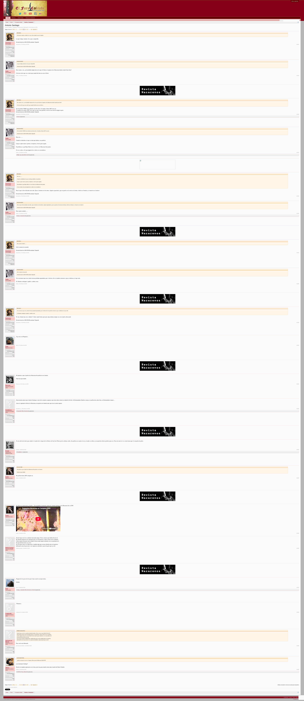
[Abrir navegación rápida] (298, 22)
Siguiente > (35, 29)
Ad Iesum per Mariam (9, 641)
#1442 (298, 75)
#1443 (298, 114)
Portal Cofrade (20, 17)
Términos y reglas (296, 699)
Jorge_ (18, 589)
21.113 (13, 77)
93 (13, 422)
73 (23, 29)
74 (25, 29)
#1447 (298, 252)
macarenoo (8, 42)
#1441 (298, 44)
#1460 (298, 669)
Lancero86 (23, 154)
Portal (294, 697)
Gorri (27, 154)
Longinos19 (8, 613)
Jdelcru (7, 667)
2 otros (33, 589)
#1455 (298, 533)
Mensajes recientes (16, 19)
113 (13, 52)
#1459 (298, 645)
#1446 (298, 213)
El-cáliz (7, 451)
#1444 (298, 152)
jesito (7, 346)
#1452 (298, 408)
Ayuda (290, 697)
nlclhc (7, 71)
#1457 (298, 587)
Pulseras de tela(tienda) (30, 17)
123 (13, 392)
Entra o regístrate (294, 1)
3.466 (13, 352)
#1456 (298, 548)
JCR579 (18, 671)
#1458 (298, 612)
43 (13, 559)
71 (20, 29)
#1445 (298, 196)
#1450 (298, 345)
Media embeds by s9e (30, 699)
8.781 (13, 48)
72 (21, 29)
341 (13, 418)
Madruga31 (26, 27)
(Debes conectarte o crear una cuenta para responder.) (288, 684)
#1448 (298, 283)
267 (13, 648)
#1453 (298, 449)
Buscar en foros (8, 19)
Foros (8, 17)
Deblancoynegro (10, 547)
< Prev (13, 29)
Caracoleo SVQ (20, 411)
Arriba (297, 697)
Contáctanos (286, 697)
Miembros (13, 17)
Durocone (8, 385)
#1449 (298, 322)
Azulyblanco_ (9, 410)
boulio (7, 477)
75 (27, 29)
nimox (18, 116)
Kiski (7, 588)
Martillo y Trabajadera (13, 27)
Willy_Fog (19, 154)
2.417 (13, 482)
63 (13, 652)
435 (13, 621)
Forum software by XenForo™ (15, 699)
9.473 (13, 594)
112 (31, 29)
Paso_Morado (24, 671)
